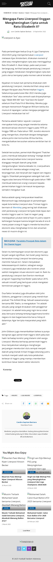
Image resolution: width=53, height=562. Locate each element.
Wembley (17, 207)
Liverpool (38, 55)
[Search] (48, 3)
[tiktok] (34, 548)
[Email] (48, 403)
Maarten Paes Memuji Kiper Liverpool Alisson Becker (12, 479)
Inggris (40, 89)
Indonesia (7, 472)
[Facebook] (23, 403)
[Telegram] (41, 403)
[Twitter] (29, 403)
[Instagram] (29, 548)
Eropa (32, 472)
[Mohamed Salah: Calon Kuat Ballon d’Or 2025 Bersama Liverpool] (39, 501)
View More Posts (26, 425)
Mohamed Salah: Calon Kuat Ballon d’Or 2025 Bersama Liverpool (37, 515)
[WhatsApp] (35, 403)
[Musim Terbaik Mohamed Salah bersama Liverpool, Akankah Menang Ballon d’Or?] (14, 501)
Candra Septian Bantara (23, 31)
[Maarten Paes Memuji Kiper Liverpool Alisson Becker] (14, 465)
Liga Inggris (26, 395)
